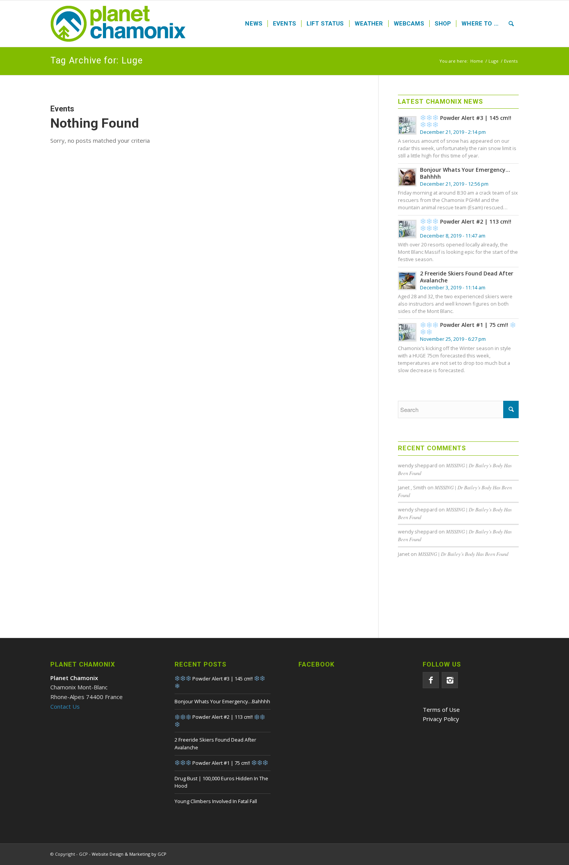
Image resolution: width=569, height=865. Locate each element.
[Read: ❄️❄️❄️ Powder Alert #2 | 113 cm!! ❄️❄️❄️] (407, 229)
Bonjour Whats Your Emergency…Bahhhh (465, 173)
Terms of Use (441, 709)
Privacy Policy (441, 719)
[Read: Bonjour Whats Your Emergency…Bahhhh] (407, 177)
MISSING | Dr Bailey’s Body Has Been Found (463, 553)
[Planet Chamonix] (118, 23)
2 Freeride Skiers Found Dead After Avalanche (466, 277)
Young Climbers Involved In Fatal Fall (216, 801)
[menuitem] (253, 23)
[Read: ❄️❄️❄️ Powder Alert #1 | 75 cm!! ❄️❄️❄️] (407, 332)
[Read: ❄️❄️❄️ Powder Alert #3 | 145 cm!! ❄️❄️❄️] (407, 125)
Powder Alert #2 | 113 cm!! (475, 221)
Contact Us (65, 706)
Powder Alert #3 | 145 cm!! (475, 117)
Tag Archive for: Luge (96, 60)
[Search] (511, 23)
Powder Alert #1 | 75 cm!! (474, 324)
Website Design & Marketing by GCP (129, 854)
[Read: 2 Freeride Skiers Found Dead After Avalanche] (407, 281)
